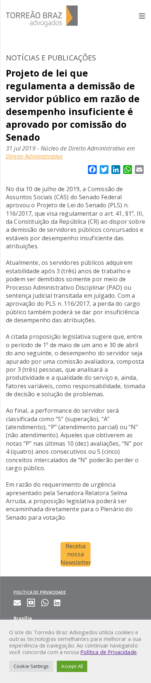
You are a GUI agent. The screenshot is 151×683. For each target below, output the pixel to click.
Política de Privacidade (108, 652)
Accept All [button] (72, 666)
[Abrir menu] (138, 16)
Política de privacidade (40, 592)
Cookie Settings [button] (31, 666)
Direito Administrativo (34, 156)
